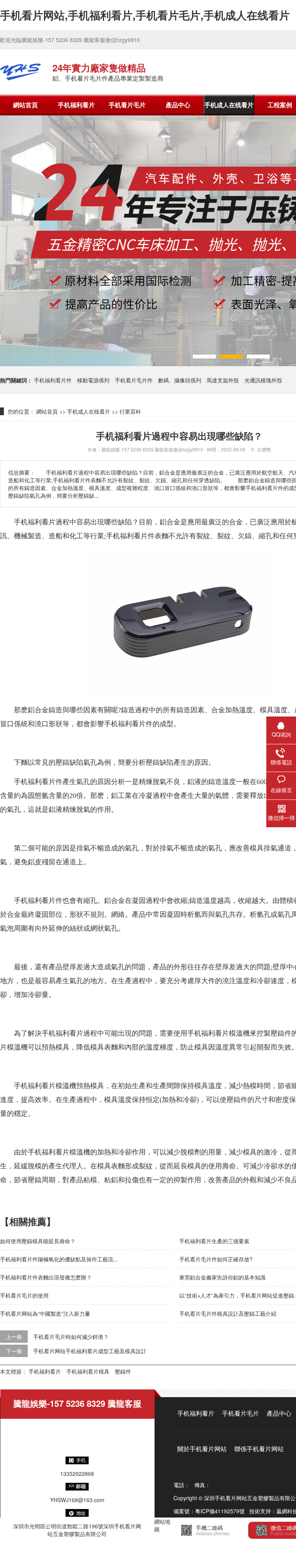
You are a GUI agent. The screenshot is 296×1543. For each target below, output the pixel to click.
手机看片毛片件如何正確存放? (215, 1259)
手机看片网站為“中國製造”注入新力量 (45, 1313)
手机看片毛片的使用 (24, 1295)
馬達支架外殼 (223, 380)
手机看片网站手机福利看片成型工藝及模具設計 (89, 1351)
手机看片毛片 (127, 104)
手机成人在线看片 (229, 104)
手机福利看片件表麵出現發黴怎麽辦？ (46, 1277)
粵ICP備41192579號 (220, 1511)
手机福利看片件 (53, 380)
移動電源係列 (93, 380)
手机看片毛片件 (134, 380)
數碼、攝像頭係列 (179, 380)
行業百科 (130, 411)
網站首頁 (25, 104)
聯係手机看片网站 (259, 1448)
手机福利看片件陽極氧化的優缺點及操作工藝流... (59, 1259)
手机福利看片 (76, 104)
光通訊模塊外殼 (263, 380)
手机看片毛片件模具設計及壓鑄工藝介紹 (227, 1313)
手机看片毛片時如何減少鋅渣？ (71, 1336)
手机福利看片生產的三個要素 (214, 1241)
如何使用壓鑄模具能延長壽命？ (38, 1241)
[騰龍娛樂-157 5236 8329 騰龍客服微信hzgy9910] (20, 71)
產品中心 (178, 104)
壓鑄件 (123, 1371)
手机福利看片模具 (87, 1371)
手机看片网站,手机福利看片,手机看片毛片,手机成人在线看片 (145, 15)
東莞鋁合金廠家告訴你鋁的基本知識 (222, 1277)
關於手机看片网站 (202, 1448)
